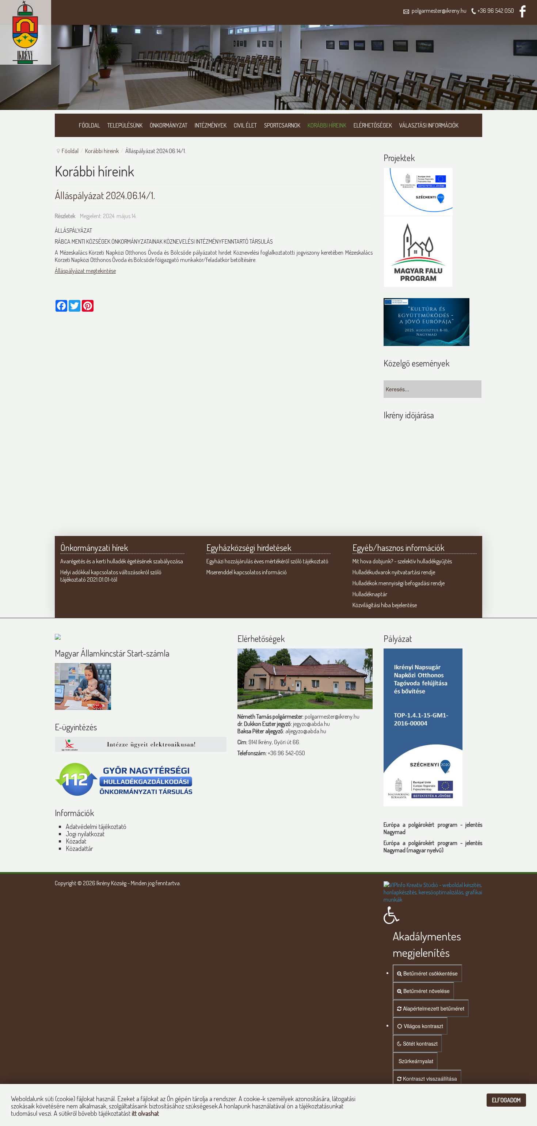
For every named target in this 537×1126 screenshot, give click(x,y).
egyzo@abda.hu (312, 723)
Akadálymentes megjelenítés (427, 944)
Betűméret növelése (426, 990)
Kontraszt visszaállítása (429, 1078)
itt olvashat (145, 1113)
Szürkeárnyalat (415, 1061)
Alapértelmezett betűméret (432, 1008)
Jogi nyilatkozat (85, 833)
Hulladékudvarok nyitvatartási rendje (394, 572)
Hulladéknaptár (370, 594)
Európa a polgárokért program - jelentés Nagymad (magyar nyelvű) (433, 846)
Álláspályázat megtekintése (85, 270)
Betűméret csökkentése (430, 973)
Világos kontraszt (422, 1026)
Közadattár (79, 848)
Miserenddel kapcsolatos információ (246, 572)
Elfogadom (506, 1100)
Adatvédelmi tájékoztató (96, 826)
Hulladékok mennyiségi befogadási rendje (399, 583)
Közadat (76, 841)
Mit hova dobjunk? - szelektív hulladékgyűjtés (402, 561)
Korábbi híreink (102, 151)
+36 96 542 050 (495, 10)
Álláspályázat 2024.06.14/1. (105, 195)
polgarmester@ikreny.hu (438, 10)
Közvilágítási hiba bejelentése (385, 605)
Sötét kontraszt (419, 1043)
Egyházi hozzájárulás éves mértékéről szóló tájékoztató (267, 561)
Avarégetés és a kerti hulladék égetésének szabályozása (121, 561)
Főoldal (70, 151)
